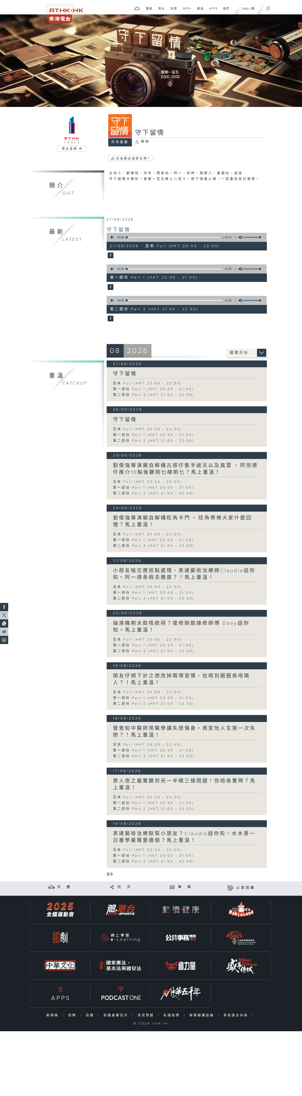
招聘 (73, 1015)
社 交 (125, 887)
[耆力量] (180, 965)
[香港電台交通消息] (51, 887)
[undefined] (137, 8)
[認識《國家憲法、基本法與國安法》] (120, 965)
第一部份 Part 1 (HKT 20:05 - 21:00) (153, 389)
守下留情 (118, 230)
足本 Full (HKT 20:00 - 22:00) (147, 383)
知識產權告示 (117, 1015)
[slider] (252, 237)
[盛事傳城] (241, 965)
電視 (147, 10)
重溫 (199, 10)
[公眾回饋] (230, 888)
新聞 (172, 10)
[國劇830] (60, 937)
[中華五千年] (180, 993)
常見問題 (147, 1015)
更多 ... (111, 874)
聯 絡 (185, 887)
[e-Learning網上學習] (120, 937)
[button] (112, 237)
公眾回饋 (245, 888)
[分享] (111, 887)
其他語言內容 (237, 1015)
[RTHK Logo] (62, 11)
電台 (160, 10)
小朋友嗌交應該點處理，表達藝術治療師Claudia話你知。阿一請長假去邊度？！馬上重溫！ (184, 574)
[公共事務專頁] (180, 937)
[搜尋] (268, 7)
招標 (91, 1015)
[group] (239, 237)
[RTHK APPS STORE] (60, 993)
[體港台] (120, 909)
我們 (224, 10)
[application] (185, 237)
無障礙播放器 (202, 1015)
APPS (212, 10)
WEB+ (186, 10)
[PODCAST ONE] (120, 993)
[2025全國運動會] (60, 909)
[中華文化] (60, 965)
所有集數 (120, 142)
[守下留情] (110, 256)
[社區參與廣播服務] (241, 937)
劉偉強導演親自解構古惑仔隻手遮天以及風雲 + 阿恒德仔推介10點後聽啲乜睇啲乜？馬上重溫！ (185, 469)
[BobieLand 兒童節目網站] (241, 909)
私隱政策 (173, 1015)
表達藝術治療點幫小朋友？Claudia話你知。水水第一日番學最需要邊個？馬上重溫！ (184, 837)
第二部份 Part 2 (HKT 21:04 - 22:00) (154, 395)
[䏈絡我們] (172, 887)
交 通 (64, 887)
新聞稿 (53, 1015)
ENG (245, 8)
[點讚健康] (180, 909)
